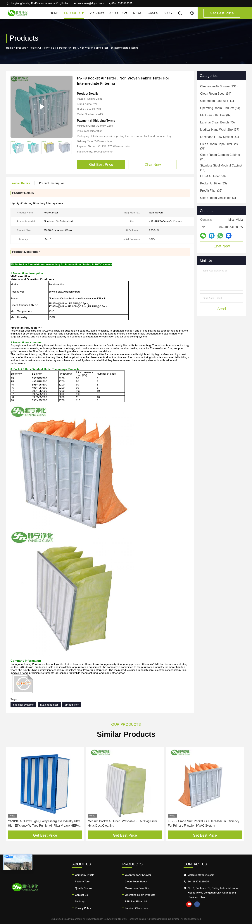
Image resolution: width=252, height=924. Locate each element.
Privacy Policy (83, 908)
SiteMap (79, 901)
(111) (217, 100)
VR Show (97, 13)
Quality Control (83, 888)
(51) (219, 136)
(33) (213, 183)
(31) (218, 197)
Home (54, 13)
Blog (168, 13)
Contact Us (81, 894)
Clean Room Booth (136, 881)
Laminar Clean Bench (137, 908)
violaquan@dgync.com (90, 3)
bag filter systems (23, 704)
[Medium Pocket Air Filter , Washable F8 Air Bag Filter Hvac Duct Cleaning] (125, 783)
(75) (217, 122)
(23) (220, 157)
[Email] (228, 235)
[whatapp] (220, 236)
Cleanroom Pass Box (137, 888)
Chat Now (222, 246)
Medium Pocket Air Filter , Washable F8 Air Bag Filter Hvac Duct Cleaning (122, 823)
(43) (221, 167)
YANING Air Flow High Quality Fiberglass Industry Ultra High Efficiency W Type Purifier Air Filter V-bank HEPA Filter (44, 824)
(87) (215, 115)
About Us (117, 13)
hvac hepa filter (49, 704)
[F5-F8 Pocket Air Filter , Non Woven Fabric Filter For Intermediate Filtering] (42, 107)
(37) (219, 146)
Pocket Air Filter (39, 47)
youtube (189, 904)
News (137, 13)
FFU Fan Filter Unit (136, 901)
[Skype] (211, 235)
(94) (215, 93)
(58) (213, 176)
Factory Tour (82, 881)
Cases (153, 13)
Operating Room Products (140, 894)
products (21, 47)
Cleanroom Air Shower (138, 874)
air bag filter (72, 704)
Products (72, 13)
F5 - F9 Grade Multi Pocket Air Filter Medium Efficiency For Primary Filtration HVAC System (203, 823)
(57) (219, 129)
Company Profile (84, 874)
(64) (220, 108)
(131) (218, 86)
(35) (211, 190)
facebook (197, 904)
